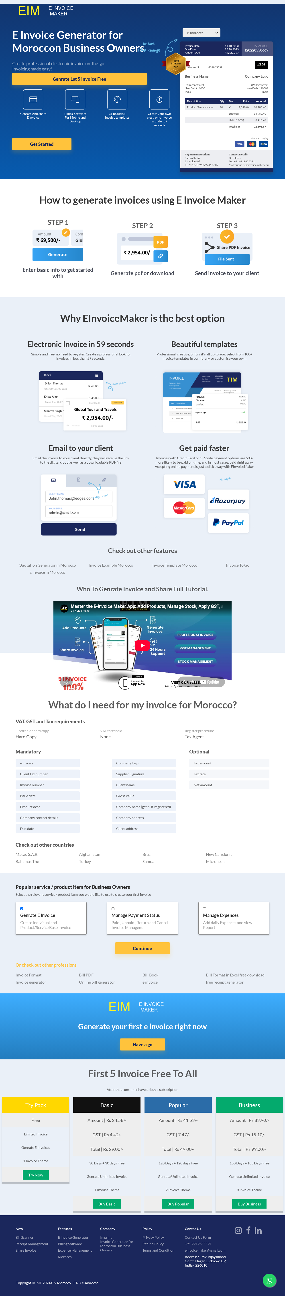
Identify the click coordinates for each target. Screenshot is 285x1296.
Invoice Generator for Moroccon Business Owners (116, 1245)
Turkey (85, 861)
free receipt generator (225, 982)
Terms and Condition (158, 1250)
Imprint (106, 1237)
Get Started (42, 144)
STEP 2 (142, 225)
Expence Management (75, 1250)
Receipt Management (32, 1244)
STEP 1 (58, 222)
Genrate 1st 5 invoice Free (79, 79)
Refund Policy (153, 1244)
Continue (142, 948)
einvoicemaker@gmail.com (205, 1250)
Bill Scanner (24, 1237)
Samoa (148, 861)
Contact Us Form (198, 1237)
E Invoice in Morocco (47, 572)
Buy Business (249, 1203)
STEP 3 (227, 225)
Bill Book (150, 974)
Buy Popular (178, 1203)
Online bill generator (97, 982)
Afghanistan (89, 854)
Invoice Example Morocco (111, 565)
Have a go (143, 1044)
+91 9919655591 (198, 1244)
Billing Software (70, 1244)
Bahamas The (27, 861)
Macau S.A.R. (27, 854)
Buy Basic (106, 1203)
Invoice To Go (237, 565)
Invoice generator (31, 982)
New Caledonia (219, 854)
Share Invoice (26, 1250)
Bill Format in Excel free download (235, 974)
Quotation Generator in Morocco (47, 565)
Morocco (65, 1257)
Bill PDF (86, 974)
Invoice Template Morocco (174, 565)
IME (38, 1283)
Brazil (147, 854)
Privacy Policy (153, 1237)
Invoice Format (29, 974)
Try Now (35, 1174)
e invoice (150, 982)
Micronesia (216, 861)
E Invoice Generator (73, 1237)
